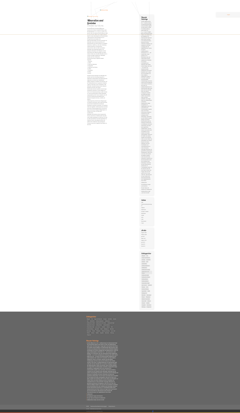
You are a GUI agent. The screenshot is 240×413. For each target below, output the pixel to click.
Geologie (143, 259)
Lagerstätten (144, 291)
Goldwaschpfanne (145, 281)
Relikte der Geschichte (146, 299)
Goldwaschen (144, 182)
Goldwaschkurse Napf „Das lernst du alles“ (95, 399)
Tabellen (147, 303)
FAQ (147, 255)
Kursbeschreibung (145, 289)
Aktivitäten (107, 31)
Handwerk (150, 285)
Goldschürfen (144, 263)
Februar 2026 (144, 234)
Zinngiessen (149, 306)
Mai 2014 (143, 246)
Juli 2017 (143, 236)
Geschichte (148, 259)
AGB (142, 202)
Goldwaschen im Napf (146, 269)
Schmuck (143, 303)
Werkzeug (143, 306)
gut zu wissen (144, 285)
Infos (127, 31)
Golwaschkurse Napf (145, 283)
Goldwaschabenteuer (146, 265)
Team (100, 31)
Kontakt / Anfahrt (141, 31)
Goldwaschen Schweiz (146, 277)
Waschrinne (149, 305)
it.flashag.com (99, 411)
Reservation (121, 31)
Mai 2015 (143, 244)
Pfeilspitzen (148, 297)
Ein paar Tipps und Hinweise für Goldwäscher (96, 397)
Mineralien (144, 295)
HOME (96, 31)
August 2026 (143, 232)
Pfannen (143, 297)
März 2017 (143, 238)
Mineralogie (149, 295)
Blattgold (143, 255)
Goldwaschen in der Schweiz (145, 272)
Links (132, 31)
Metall (149, 291)
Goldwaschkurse (145, 279)
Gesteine (143, 261)
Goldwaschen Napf (145, 275)
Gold (147, 261)
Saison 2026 (144, 301)
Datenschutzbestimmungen (98, 406)
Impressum (143, 209)
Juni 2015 (143, 242)
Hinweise (143, 287)
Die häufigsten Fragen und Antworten (95, 395)
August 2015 (143, 240)
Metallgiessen (144, 293)
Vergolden (144, 305)
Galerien (114, 31)
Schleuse (149, 301)
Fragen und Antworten (146, 257)
